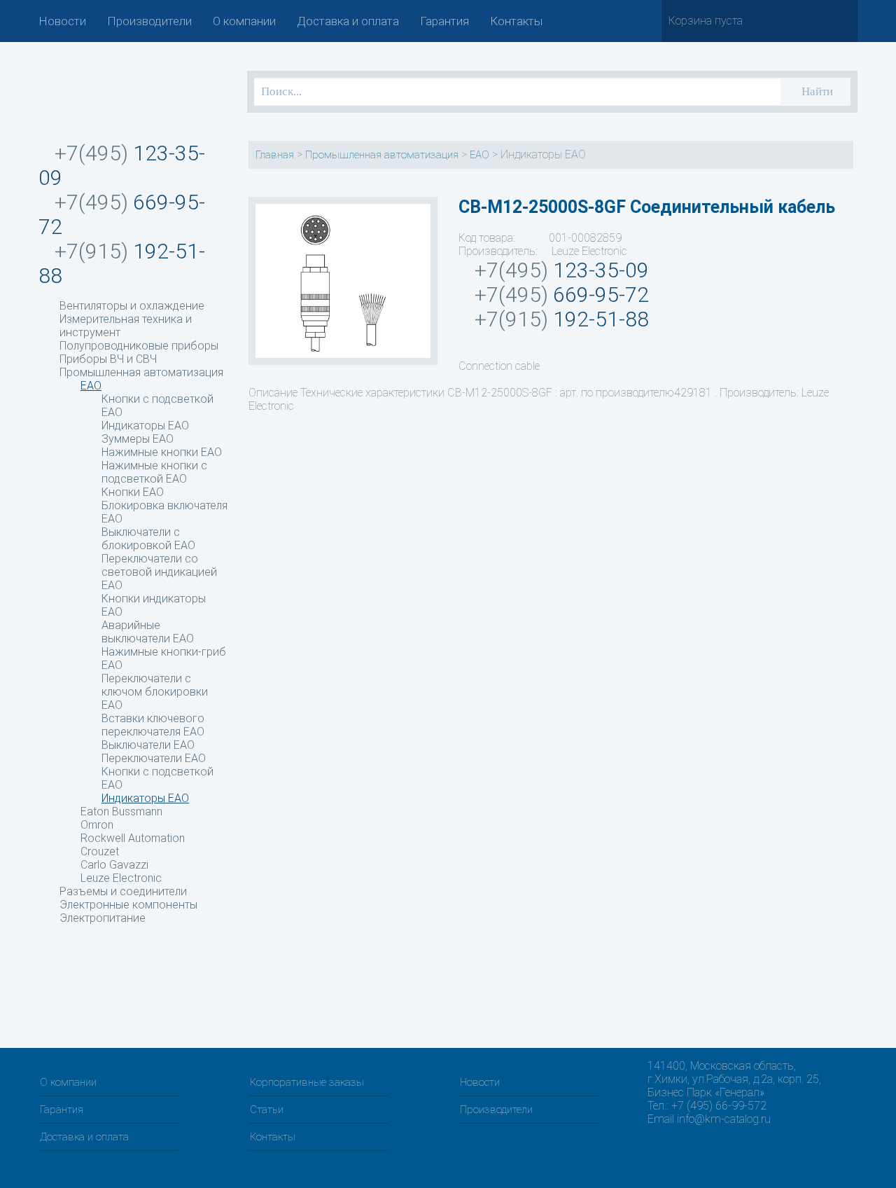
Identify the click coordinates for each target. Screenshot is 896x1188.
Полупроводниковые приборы (138, 345)
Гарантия (444, 21)
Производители (149, 21)
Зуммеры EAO (138, 439)
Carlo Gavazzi (114, 864)
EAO (91, 385)
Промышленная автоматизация (141, 372)
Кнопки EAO (133, 492)
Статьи (267, 1109)
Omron (96, 824)
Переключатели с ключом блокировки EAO (155, 692)
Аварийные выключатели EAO (148, 632)
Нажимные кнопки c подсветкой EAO (154, 472)
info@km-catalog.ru (724, 1119)
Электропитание (102, 918)
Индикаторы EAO (145, 425)
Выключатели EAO (148, 745)
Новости (62, 21)
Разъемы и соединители (123, 891)
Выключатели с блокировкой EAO (148, 538)
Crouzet (99, 851)
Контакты (516, 21)
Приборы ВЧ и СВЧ (108, 359)
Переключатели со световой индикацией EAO (159, 572)
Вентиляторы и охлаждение (131, 305)
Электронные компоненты (128, 904)
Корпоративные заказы (307, 1082)
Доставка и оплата (348, 21)
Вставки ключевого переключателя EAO (153, 725)
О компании (244, 21)
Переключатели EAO (154, 758)
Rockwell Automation (132, 838)
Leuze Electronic (121, 878)
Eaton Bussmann (121, 811)
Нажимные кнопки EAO (162, 452)
